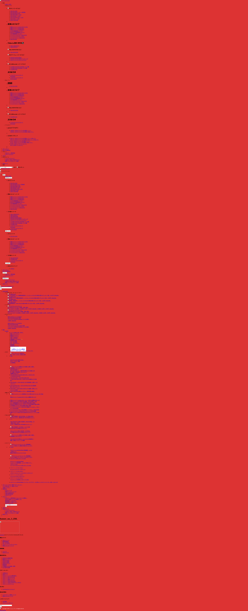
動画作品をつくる (14, 346)
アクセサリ (8, 263)
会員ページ (5, 163)
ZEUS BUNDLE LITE (15, 13)
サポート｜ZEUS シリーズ (9, 578)
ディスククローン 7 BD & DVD (17, 37)
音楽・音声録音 (14, 338)
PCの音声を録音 (6, 567)
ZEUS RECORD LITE (15, 14)
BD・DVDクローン (14, 343)
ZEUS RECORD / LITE (15, 186)
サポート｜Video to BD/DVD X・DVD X (12, 582)
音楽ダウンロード (14, 336)
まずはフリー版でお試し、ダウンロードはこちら (21, 350)
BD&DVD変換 (6, 562)
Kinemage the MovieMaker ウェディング (19, 58)
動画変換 (5, 564)
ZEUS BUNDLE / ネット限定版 (17, 184)
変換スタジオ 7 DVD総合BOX (17, 29)
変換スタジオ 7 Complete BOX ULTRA (19, 27)
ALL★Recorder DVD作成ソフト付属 (18, 68)
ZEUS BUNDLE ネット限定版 (17, 12)
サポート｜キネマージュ (8, 583)
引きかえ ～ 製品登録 (10, 153)
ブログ (4, 155)
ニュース (5, 551)
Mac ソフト (8, 230)
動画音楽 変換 (13, 340)
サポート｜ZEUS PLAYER (9, 577)
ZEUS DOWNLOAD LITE (16, 17)
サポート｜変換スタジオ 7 (9, 579)
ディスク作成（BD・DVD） (16, 332)
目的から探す (8, 4)
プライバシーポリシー (8, 603)
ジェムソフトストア (9, 158)
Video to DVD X (13, 47)
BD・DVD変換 (13, 342)
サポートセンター (9, 154)
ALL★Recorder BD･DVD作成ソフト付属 (19, 66)
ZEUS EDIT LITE (14, 18)
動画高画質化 (6, 541)
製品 (4, 174)
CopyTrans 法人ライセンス (9, 589)
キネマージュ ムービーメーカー (10, 544)
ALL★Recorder (13, 69)
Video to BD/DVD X (14, 45)
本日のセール (5, 278)
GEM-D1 (12, 268)
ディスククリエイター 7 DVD (17, 36)
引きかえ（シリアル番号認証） (10, 575)
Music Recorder (13, 39)
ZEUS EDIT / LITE (14, 190)
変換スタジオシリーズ (8, 596)
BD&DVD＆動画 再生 (8, 558)
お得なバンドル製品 (18, 349)
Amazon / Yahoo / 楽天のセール (12, 281)
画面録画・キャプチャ (16, 339)
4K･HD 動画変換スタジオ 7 (16, 31)
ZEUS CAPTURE (14, 20)
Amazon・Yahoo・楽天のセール (12, 511)
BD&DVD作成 (6, 560)
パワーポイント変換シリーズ (9, 594)
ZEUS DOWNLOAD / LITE (16, 189)
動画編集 (12, 344)
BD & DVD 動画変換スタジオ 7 (17, 32)
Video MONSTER (14, 52)
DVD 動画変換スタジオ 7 (16, 33)
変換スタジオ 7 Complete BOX (17, 28)
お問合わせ (5, 573)
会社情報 (5, 601)
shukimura (2, 534)
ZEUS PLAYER (13, 11)
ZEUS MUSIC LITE (15, 16)
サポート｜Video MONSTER (9, 581)
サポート (4, 272)
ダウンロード (6, 148)
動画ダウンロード (14, 335)
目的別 (6, 331)
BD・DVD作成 (6, 543)
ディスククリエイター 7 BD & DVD (18, 35)
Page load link (3, 610)
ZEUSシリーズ (8, 490)
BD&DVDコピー (6, 563)
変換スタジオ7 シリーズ (10, 491)
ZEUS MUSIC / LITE (15, 188)
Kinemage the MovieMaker (16, 57)
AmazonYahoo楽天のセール (12, 159)
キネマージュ (8, 495)
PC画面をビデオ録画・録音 (9, 566)
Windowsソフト (9, 177)
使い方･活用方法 (6, 150)
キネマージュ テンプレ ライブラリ (18, 60)
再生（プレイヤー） (15, 333)
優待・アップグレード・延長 (12, 161)
